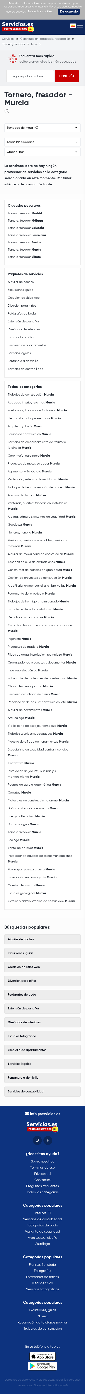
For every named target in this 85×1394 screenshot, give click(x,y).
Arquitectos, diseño (42, 1237)
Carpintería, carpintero (29, 455)
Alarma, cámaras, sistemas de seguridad (42, 516)
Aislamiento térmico (27, 495)
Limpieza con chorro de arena (34, 694)
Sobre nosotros (42, 1161)
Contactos (42, 1180)
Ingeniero (19, 638)
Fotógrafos (42, 1271)
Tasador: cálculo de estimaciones (36, 562)
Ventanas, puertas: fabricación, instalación (38, 506)
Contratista (21, 763)
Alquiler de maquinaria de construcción (41, 554)
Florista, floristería (42, 1264)
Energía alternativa (26, 816)
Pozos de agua (23, 824)
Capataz (19, 792)
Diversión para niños (22, 305)
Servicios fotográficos (42, 1289)
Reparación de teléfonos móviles (43, 1322)
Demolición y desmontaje (31, 617)
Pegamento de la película (31, 593)
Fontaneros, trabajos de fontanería (37, 410)
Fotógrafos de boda (22, 313)
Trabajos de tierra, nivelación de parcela (41, 487)
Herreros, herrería (25, 532)
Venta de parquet (26, 848)
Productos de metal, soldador (34, 463)
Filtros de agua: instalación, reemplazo (40, 654)
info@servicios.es (45, 1114)
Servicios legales (19, 353)
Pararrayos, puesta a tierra (31, 869)
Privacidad (42, 1173)
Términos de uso (42, 1167)
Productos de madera (28, 646)
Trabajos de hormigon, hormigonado (38, 601)
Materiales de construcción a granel (38, 800)
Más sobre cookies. (40, 11)
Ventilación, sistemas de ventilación (38, 479)
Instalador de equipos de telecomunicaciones (40, 858)
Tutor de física (42, 1283)
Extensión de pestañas (23, 321)
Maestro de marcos (26, 885)
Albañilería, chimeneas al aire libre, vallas (42, 585)
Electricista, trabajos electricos (34, 418)
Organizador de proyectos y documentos (42, 662)
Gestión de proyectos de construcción (40, 577)
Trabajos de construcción (31, 394)
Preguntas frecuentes (42, 1186)
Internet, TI (43, 1213)
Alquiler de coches (21, 282)
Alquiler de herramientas (30, 710)
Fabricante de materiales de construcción (42, 678)
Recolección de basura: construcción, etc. (42, 702)
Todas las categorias (42, 1192)
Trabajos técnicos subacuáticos (35, 733)
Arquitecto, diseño (26, 426)
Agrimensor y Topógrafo (30, 471)
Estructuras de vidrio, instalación (35, 609)
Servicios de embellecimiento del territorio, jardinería (37, 445)
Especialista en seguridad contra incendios (38, 752)
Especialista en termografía (32, 877)
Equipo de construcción (29, 434)
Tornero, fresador (25, 213)
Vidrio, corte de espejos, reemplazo (37, 725)
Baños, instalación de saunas (34, 808)
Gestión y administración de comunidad (41, 901)
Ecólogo (19, 840)
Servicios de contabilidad (25, 369)
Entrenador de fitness (42, 1277)
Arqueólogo (21, 718)
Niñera (43, 1316)
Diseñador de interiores (24, 329)
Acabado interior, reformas (31, 402)
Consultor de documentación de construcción (40, 628)
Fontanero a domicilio (23, 361)
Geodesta (20, 524)
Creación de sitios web (24, 297)
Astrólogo (42, 1244)
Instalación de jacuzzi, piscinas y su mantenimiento (33, 774)
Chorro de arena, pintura (30, 686)
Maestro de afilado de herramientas (38, 741)
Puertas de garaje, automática (34, 784)
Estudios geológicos (27, 893)
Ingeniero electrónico (28, 670)
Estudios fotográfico (21, 337)
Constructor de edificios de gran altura (40, 569)
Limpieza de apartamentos (27, 345)
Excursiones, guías (20, 289)
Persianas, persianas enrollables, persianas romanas (37, 543)
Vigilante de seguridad (42, 1231)
